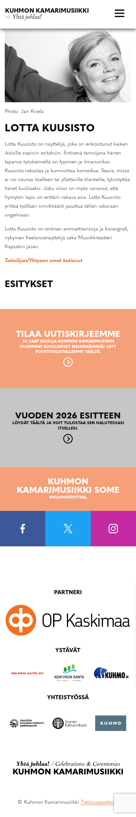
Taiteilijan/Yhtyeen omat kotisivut (44, 260)
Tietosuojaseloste (100, 802)
